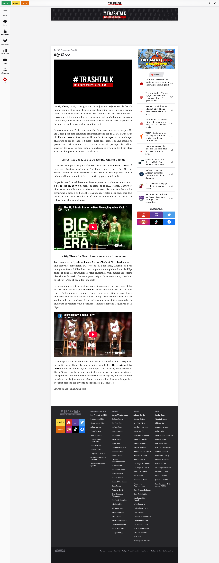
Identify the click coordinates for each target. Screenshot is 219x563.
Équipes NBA (95, 445)
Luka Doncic (117, 443)
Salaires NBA (95, 427)
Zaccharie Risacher (119, 500)
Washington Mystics (163, 468)
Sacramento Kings (141, 520)
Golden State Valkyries (164, 435)
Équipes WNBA (161, 476)
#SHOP (15, 3)
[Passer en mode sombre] (215, 3)
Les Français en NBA (98, 415)
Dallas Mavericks (140, 439)
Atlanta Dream (161, 419)
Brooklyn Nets (139, 423)
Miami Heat (138, 476)
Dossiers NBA (96, 435)
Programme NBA (97, 419)
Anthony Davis (118, 490)
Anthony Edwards (119, 447)
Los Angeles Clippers (142, 464)
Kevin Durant (117, 431)
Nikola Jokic (117, 456)
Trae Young (116, 486)
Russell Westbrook (119, 482)
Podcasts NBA (95, 450)
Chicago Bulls (139, 431)
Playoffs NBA (95, 431)
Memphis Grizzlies (141, 472)
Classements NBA (97, 423)
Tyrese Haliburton (119, 520)
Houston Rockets (140, 456)
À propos (102, 551)
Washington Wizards (142, 541)
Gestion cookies (168, 551)
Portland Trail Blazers (142, 516)
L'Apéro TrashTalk (98, 454)
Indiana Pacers (139, 460)
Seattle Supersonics (141, 529)
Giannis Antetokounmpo (118, 461)
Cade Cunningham (119, 524)
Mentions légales (156, 551)
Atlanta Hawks (139, 415)
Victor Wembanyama (120, 415)
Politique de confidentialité (130, 551)
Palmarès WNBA (161, 472)
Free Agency (109, 137)
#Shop (60, 422)
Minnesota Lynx (161, 452)
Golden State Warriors (142, 452)
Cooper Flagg (117, 533)
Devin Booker (117, 474)
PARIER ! (6, 3)
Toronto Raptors (140, 533)
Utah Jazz (137, 537)
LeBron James (117, 419)
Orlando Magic (139, 504)
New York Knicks (140, 494)
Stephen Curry (117, 423)
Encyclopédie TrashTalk (95, 440)
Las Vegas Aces (161, 443)
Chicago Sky (160, 423)
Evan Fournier (117, 466)
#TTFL (25, 3)
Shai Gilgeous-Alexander (118, 495)
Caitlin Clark (160, 415)
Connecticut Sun (161, 427)
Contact (109, 551)
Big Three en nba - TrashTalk (67, 50)
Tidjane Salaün (118, 512)
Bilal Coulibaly (117, 504)
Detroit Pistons (140, 447)
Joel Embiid (116, 516)
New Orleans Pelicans (142, 490)
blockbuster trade (64, 137)
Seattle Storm (160, 464)
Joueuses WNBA (161, 480)
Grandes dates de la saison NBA (98, 459)
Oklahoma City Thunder (139, 499)
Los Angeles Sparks (163, 447)
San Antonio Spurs (141, 524)
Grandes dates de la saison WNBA (162, 485)
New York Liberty (162, 456)
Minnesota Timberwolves (139, 485)
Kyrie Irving (117, 439)
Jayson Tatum (117, 478)
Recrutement (145, 551)
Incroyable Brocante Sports (98, 465)
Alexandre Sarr (118, 508)
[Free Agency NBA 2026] (156, 59)
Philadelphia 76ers (141, 508)
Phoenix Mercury (162, 460)
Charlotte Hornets (141, 427)
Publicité (117, 551)
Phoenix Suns (139, 512)
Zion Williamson (118, 470)
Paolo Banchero (118, 529)
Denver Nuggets (140, 443)
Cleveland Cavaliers (141, 435)
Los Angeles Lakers (141, 468)
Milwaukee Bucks (141, 480)
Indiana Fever (160, 439)
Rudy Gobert (117, 427)
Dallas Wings (160, 431)
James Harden (117, 452)
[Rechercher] (209, 3)
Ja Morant (116, 435)
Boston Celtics (139, 419)
